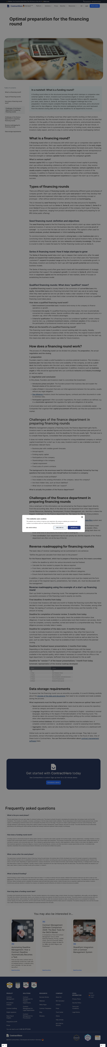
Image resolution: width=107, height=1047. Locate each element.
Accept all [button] (74, 527)
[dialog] (53, 523)
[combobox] (4, 1045)
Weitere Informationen (57, 523)
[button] (31, 527)
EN (3, 1045)
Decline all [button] (60, 527)
